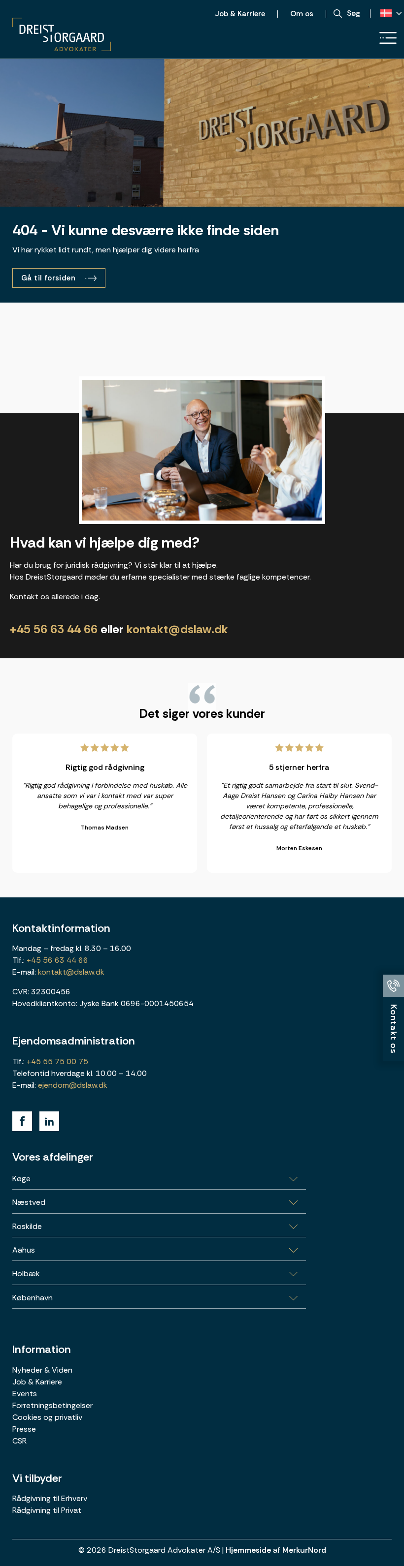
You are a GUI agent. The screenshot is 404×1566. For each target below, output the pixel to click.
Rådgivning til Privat (46, 1510)
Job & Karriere (37, 1382)
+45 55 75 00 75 (56, 1061)
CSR (19, 1441)
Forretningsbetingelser (52, 1405)
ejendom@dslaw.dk (72, 1085)
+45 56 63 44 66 (54, 629)
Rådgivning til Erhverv (49, 1498)
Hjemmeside (248, 1550)
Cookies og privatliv (47, 1417)
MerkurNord (304, 1550)
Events (24, 1393)
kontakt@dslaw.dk (177, 629)
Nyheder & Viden (42, 1370)
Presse (24, 1429)
